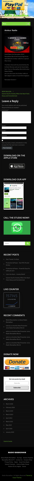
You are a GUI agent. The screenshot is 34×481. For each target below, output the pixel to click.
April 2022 (9, 418)
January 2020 (10, 432)
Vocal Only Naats (24, 462)
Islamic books (8, 441)
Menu (4, 24)
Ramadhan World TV (8, 460)
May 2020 (9, 425)
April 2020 (9, 429)
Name (4, 125)
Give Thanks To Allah (12, 259)
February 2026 (10, 407)
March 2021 (9, 422)
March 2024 (9, 411)
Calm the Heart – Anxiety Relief (15, 274)
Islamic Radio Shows (23, 464)
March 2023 (9, 414)
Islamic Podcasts (10, 464)
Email (4, 130)
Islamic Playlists (28, 458)
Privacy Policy (9, 462)
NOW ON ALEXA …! (7, 91)
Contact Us (19, 460)
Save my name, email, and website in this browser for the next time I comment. (14, 144)
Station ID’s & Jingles (14, 466)
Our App (19, 458)
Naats (16, 462)
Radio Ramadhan (16, 15)
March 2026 (9, 404)
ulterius (8, 326)
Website (4, 135)
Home (24, 466)
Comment (5, 110)
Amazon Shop (28, 460)
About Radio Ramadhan (8, 458)
